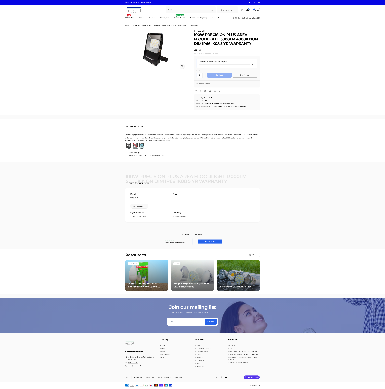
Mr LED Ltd (257, 385)
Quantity (198, 70)
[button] (256, 9)
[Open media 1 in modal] (155, 50)
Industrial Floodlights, (218, 103)
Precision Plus (229, 103)
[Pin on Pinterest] (210, 91)
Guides (177, 264)
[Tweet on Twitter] (205, 91)
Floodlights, (208, 103)
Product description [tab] (134, 126)
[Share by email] (215, 91)
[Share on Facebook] (200, 91)
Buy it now (245, 75)
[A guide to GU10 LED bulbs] (238, 275)
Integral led (134, 197)
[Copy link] (220, 91)
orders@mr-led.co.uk (134, 366)
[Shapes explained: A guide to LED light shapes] (192, 275)
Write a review (210, 241)
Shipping (203, 53)
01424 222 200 (133, 362)
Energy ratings (133, 264)
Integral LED (199, 31)
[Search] (212, 10)
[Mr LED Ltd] (129, 346)
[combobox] (191, 9)
